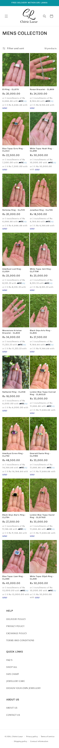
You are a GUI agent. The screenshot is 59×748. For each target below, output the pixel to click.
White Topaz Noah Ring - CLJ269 (41, 149)
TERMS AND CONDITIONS (20, 640)
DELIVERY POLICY (16, 619)
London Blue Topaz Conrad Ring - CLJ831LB (43, 393)
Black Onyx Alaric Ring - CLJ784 (14, 516)
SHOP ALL (11, 667)
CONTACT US (13, 715)
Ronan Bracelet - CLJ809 (42, 89)
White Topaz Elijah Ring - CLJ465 (42, 577)
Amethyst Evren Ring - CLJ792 (13, 454)
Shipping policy (20, 741)
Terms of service (47, 737)
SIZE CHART (12, 674)
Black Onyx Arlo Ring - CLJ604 (41, 331)
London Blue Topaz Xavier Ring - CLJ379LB (42, 516)
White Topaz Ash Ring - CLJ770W (41, 270)
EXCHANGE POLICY (16, 633)
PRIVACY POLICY (15, 626)
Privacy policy (32, 737)
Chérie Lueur (17, 737)
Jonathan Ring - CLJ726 (41, 210)
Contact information (39, 741)
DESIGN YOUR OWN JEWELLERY (23, 688)
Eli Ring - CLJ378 (10, 89)
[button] (6, 16)
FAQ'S (9, 660)
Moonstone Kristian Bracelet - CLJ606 (12, 331)
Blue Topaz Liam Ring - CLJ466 (13, 577)
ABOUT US (11, 707)
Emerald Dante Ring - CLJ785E (40, 454)
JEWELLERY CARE (15, 681)
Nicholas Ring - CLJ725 (13, 210)
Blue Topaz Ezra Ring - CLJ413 (13, 149)
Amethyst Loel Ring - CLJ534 (12, 270)
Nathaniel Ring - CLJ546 (13, 392)
